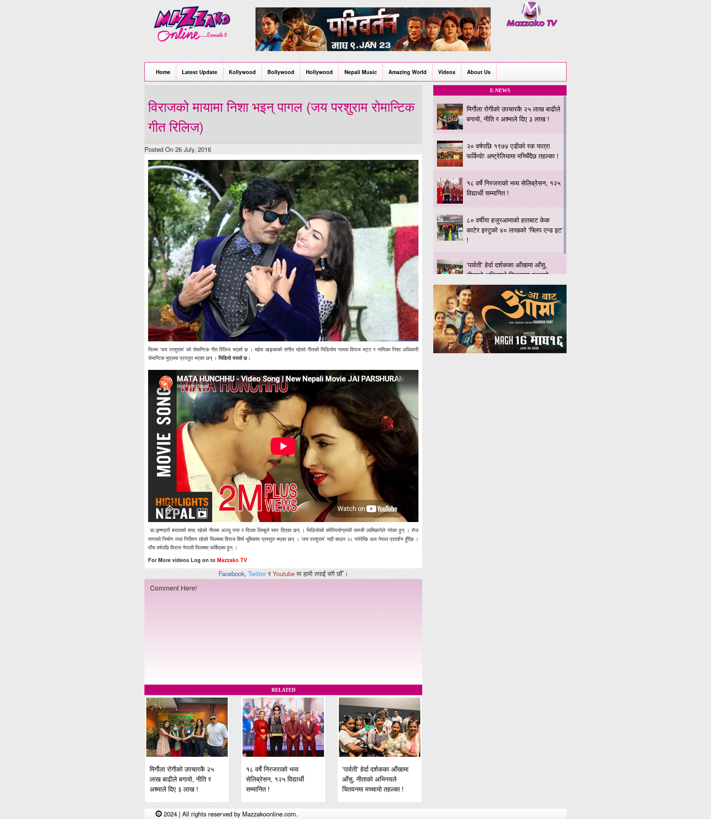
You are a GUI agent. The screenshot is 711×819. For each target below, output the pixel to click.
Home (163, 72)
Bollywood (280, 72)
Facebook (231, 573)
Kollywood (242, 72)
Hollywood (319, 72)
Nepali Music (360, 72)
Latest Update (199, 72)
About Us (479, 72)
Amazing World (407, 72)
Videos (446, 72)
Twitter (257, 573)
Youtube (284, 573)
